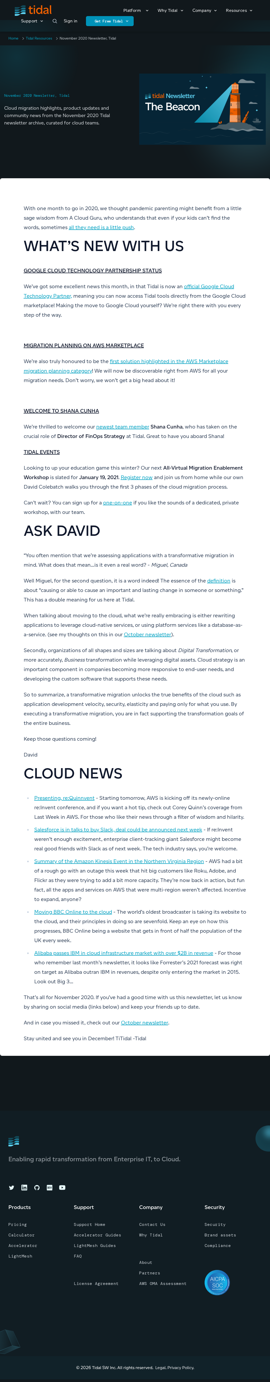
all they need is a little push (101, 227)
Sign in (71, 20)
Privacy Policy (180, 1367)
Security (215, 1224)
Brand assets (220, 1235)
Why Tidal (151, 1235)
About (145, 1262)
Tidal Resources (39, 38)
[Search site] (55, 21)
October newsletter (147, 634)
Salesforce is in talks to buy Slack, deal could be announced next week (118, 829)
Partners (149, 1273)
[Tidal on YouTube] (62, 1187)
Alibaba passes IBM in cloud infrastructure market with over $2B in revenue (123, 953)
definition (218, 580)
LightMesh (20, 1256)
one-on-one (117, 502)
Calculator (21, 1235)
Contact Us (152, 1224)
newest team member (122, 426)
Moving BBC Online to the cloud (73, 912)
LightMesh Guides (95, 1245)
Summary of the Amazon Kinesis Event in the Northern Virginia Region (119, 861)
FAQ (78, 1256)
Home (13, 38)
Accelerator (22, 1245)
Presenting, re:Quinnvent (64, 798)
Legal (160, 1367)
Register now (137, 477)
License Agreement (96, 1283)
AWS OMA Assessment (163, 1283)
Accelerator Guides (97, 1235)
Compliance (218, 1245)
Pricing (17, 1224)
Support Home (89, 1224)
